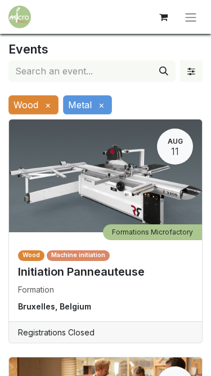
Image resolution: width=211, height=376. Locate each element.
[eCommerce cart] (163, 17)
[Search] (164, 71)
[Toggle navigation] (191, 17)
